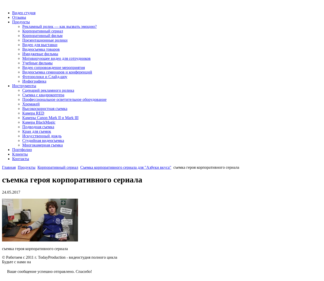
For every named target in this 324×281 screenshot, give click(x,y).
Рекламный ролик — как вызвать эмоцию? (59, 26)
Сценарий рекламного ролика (48, 90)
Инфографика (34, 81)
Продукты (21, 22)
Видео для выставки (39, 45)
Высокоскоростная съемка (44, 108)
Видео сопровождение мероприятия (53, 67)
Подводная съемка (38, 127)
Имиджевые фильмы (40, 54)
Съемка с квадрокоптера (43, 95)
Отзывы (19, 17)
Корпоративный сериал (42, 31)
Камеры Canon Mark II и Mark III (50, 118)
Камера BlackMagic (38, 122)
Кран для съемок (36, 131)
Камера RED (33, 113)
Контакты (20, 159)
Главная (9, 167)
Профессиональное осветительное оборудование (64, 99)
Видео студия (23, 13)
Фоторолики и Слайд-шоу (44, 76)
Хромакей (31, 104)
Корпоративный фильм (42, 35)
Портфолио (22, 149)
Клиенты (20, 154)
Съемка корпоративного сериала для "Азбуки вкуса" (125, 167)
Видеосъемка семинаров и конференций (57, 72)
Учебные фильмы (37, 63)
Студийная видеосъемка (43, 140)
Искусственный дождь (42, 136)
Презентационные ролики (45, 40)
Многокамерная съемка (42, 145)
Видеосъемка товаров (41, 49)
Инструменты (24, 86)
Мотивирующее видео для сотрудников (56, 58)
